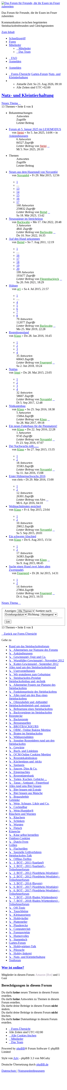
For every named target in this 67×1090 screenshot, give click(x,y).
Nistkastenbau (17, 406)
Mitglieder (15, 45)
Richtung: (34, 614)
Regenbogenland (19, 332)
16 (17, 198)
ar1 (19, 289)
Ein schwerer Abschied (22, 536)
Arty (16, 1058)
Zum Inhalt (8, 32)
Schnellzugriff (17, 38)
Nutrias (13, 369)
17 (17, 202)
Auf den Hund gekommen (24, 238)
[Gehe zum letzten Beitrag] (48, 145)
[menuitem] (23, 48)
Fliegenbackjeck (49, 278)
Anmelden (15, 67)
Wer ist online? (12, 967)
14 (17, 192)
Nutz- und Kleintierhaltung (27, 95)
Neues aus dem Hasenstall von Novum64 (33, 171)
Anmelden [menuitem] (15, 61)
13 (17, 188)
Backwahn (23, 222)
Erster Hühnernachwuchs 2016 (27, 476)
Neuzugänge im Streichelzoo (26, 218)
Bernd (43, 212)
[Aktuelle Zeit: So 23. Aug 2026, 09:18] (10, 80)
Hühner (13, 285)
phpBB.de (42, 1064)
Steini (20, 132)
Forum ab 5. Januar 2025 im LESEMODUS (35, 129)
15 (17, 195)
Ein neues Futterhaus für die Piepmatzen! (33, 426)
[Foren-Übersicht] (33, 6)
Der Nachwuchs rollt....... (24, 446)
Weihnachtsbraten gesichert (25, 506)
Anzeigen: (10, 610)
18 (17, 262)
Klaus (17, 335)
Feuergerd (46, 362)
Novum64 (23, 175)
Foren (12, 41)
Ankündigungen (18, 135)
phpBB (20, 1048)
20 (17, 268)
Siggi (17, 372)
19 (17, 265)
